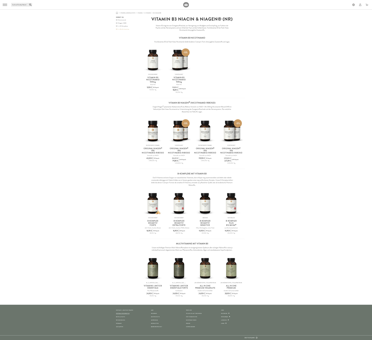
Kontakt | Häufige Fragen (124, 310)
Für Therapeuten (191, 316)
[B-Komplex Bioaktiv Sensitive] (205, 203)
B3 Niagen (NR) (121, 23)
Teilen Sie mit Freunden (194, 313)
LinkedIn (224, 320)
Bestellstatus (120, 316)
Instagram (224, 316)
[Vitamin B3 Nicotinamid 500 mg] (153, 60)
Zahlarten (119, 326)
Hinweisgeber (190, 326)
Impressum (154, 320)
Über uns (189, 310)
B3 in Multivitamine (122, 29)
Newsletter (155, 323)
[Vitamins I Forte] (179, 268)
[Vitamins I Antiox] (153, 268)
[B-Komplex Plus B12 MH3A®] (231, 203)
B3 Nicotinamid (121, 20)
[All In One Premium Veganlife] (205, 268)
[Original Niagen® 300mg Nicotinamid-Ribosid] (153, 131)
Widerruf (154, 313)
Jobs (222, 310)
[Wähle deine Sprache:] (353, 5)
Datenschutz (155, 316)
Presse (188, 323)
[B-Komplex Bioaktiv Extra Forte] (179, 203)
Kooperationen (191, 320)
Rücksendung (120, 320)
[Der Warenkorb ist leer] (367, 5)
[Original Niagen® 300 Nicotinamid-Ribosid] (205, 131)
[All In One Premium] (231, 268)
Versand (119, 323)
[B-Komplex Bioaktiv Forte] (153, 203)
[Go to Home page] (186, 4)
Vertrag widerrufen (123, 313)
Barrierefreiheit (156, 326)
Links (223, 323)
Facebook (224, 313)
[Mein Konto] (360, 5)
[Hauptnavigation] (5, 5)
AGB (152, 310)
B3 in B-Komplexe (122, 26)
